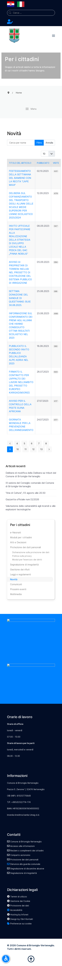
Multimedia (16, 594)
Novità (13, 579)
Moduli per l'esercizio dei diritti (27, 559)
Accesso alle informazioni (22, 846)
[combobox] (31, 13)
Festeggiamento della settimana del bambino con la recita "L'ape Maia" (20, 178)
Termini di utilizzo (18, 896)
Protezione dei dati (19, 905)
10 (17, 449)
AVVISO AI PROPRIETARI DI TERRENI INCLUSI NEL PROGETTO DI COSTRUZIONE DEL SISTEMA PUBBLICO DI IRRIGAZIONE (20, 272)
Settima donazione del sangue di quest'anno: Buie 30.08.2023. (20, 298)
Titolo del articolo (20, 163)
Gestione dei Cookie (20, 901)
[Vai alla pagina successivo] (49, 449)
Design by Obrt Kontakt (21, 919)
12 (33, 449)
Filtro (39, 142)
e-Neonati (15, 532)
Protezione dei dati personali (25, 547)
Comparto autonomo (20, 855)
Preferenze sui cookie (21, 923)
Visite (56, 163)
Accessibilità (16, 910)
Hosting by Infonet (19, 914)
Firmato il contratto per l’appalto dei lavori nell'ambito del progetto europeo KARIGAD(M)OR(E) (21, 382)
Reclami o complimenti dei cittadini (27, 850)
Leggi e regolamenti (20, 574)
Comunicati (16, 584)
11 (26, 449)
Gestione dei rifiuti (20, 569)
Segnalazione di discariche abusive (27, 868)
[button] (53, 35)
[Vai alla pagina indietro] (10, 443)
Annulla (49, 142)
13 (41, 449)
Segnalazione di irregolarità (24, 564)
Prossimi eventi (18, 589)
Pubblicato (43, 163)
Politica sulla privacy (22, 556)
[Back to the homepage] (14, 35)
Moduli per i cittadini (21, 537)
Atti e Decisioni (18, 542)
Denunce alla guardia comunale (25, 864)
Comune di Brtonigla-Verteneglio (26, 841)
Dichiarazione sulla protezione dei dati (30, 552)
